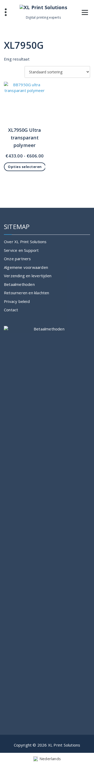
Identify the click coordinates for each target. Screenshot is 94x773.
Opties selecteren (25, 166)
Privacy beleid (17, 301)
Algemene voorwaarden (26, 267)
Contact (11, 309)
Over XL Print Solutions (25, 241)
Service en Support (21, 250)
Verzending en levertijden (27, 275)
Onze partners (17, 258)
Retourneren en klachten (26, 292)
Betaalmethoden (19, 284)
